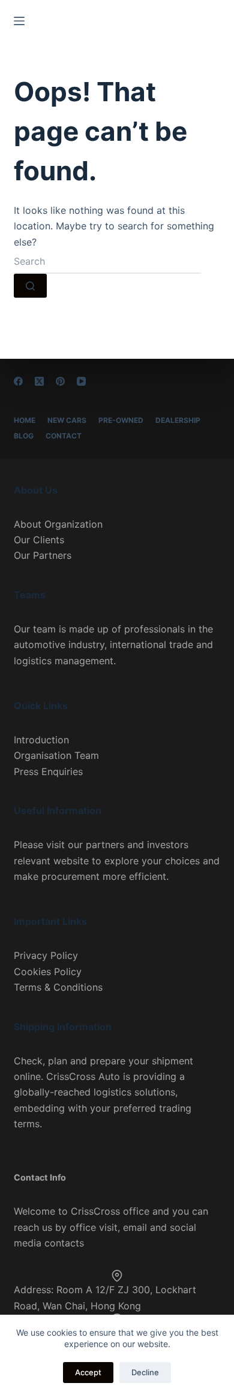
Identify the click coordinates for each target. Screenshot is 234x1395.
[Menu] (19, 21)
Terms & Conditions (58, 987)
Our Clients (39, 540)
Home (24, 420)
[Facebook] (18, 381)
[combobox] (107, 262)
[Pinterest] (60, 381)
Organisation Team (56, 755)
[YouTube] (81, 381)
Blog (24, 435)
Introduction (41, 740)
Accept (88, 1372)
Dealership (177, 420)
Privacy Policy (46, 955)
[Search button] (30, 286)
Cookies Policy (48, 972)
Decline (145, 1372)
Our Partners (42, 555)
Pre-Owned (120, 420)
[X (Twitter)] (39, 381)
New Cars (66, 420)
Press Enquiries (48, 771)
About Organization (58, 524)
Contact (64, 435)
